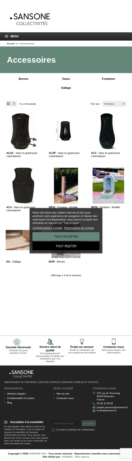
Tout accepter (66, 236)
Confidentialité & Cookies (20, 398)
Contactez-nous (65, 398)
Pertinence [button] (109, 103)
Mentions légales (16, 393)
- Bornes (57, 261)
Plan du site (63, 393)
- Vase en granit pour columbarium (105, 154)
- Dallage (13, 261)
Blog (9, 402)
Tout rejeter (66, 246)
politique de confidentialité (81, 430)
